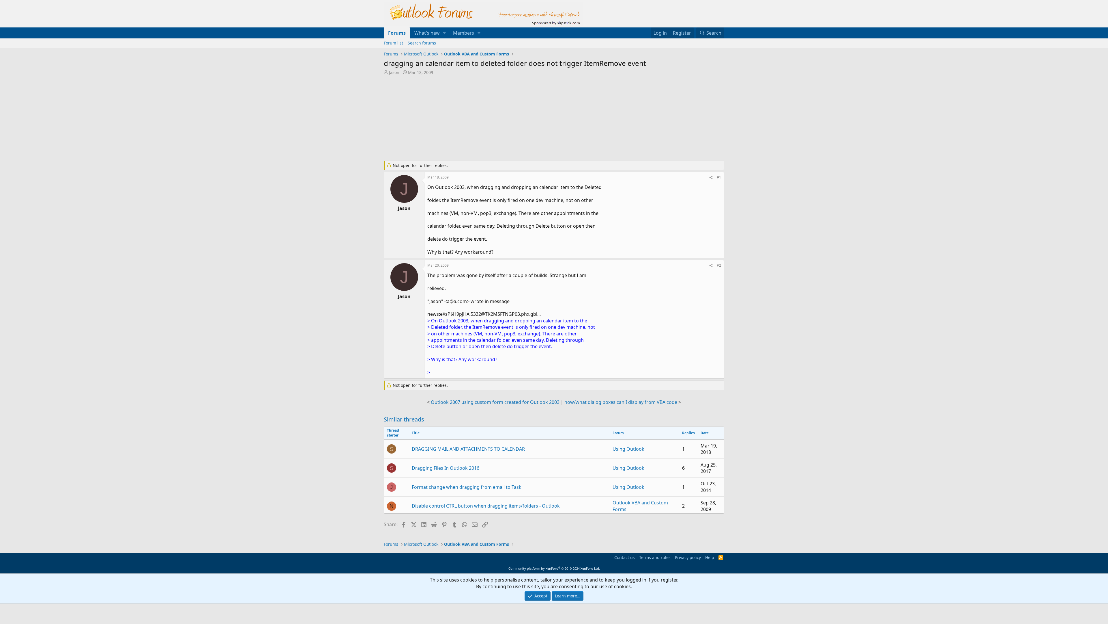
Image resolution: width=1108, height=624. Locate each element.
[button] (444, 32)
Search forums (422, 43)
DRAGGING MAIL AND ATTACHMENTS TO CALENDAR (468, 449)
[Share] (711, 177)
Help (709, 557)
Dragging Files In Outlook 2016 (445, 468)
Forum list (393, 43)
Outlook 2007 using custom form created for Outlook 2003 (495, 402)
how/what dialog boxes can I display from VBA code (620, 402)
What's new (427, 33)
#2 (719, 265)
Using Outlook (628, 449)
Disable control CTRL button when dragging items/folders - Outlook (486, 506)
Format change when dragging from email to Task (466, 487)
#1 (719, 177)
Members (463, 33)
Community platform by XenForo (554, 568)
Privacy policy (688, 557)
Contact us (624, 557)
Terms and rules (655, 557)
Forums (397, 33)
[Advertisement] (524, 118)
